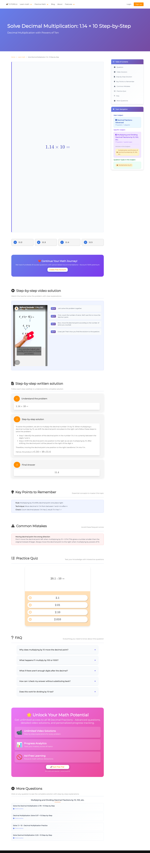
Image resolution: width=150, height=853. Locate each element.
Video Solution (121, 72)
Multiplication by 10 (125, 165)
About (59, 4)
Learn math (24, 4)
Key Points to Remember (125, 81)
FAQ (117, 96)
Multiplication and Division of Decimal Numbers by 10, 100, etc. (128, 152)
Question (119, 67)
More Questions (122, 101)
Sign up (139, 4)
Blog (53, 4)
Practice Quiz (121, 91)
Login (129, 4)
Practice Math (40, 4)
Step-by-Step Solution (124, 77)
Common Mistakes (123, 86)
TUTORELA (12, 4)
